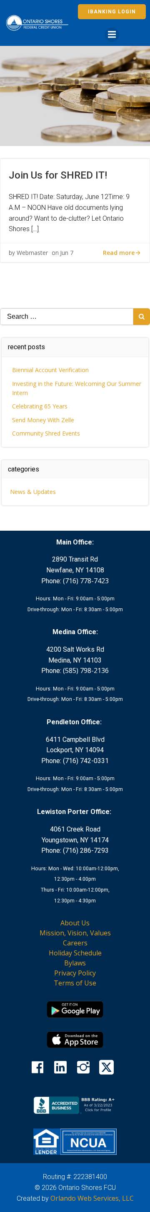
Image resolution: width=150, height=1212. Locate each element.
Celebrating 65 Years (40, 406)
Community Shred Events (46, 433)
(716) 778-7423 (86, 580)
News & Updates (33, 492)
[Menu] (112, 35)
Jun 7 (66, 253)
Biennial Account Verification (50, 370)
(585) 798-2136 (86, 670)
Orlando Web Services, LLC (92, 1198)
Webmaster (32, 253)
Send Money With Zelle (43, 420)
